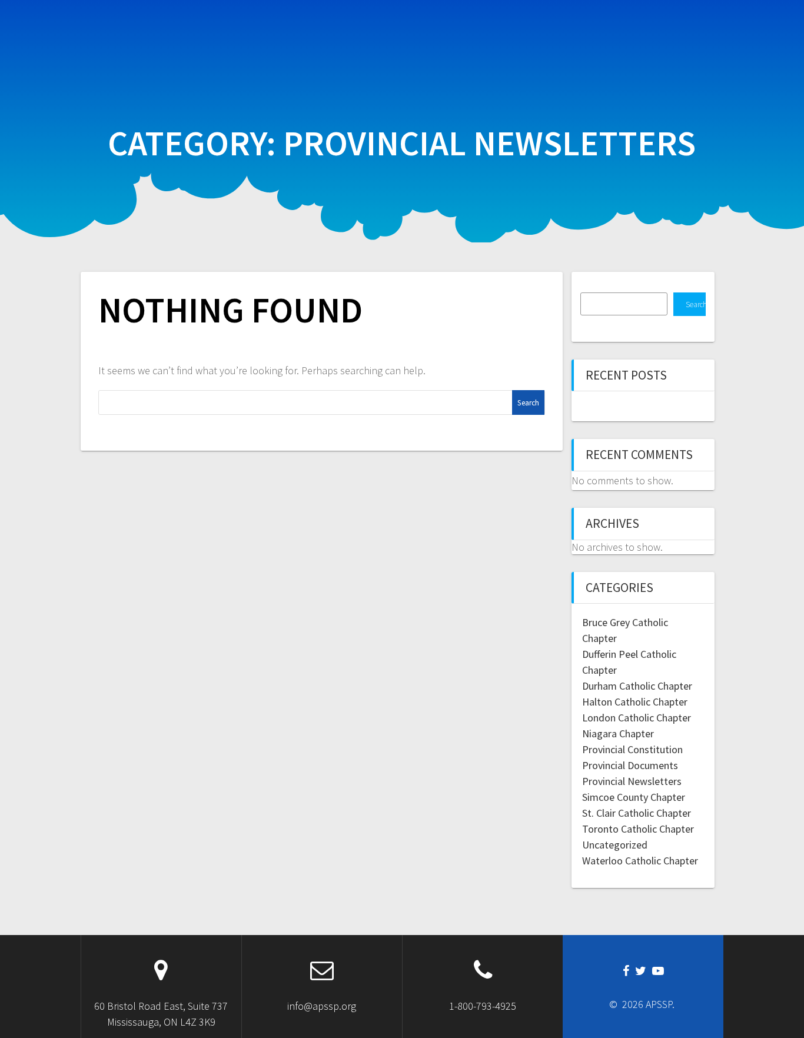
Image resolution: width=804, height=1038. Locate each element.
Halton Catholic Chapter (634, 701)
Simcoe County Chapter (633, 797)
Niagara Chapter (618, 733)
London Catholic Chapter (636, 717)
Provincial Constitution (632, 749)
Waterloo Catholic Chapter (640, 860)
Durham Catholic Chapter (637, 686)
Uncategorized (614, 844)
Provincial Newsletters (632, 781)
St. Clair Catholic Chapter (636, 813)
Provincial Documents (630, 765)
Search (696, 305)
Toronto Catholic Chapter (638, 829)
